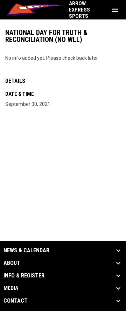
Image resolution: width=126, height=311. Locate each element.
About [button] (12, 263)
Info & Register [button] (24, 276)
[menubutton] (115, 10)
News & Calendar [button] (26, 250)
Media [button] (11, 288)
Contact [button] (16, 301)
